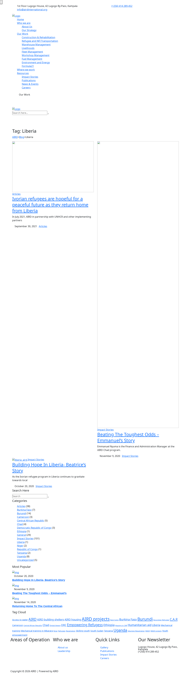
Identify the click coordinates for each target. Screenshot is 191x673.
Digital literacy (55, 625)
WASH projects (156, 631)
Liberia (21, 542)
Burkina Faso (24, 509)
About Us (27, 26)
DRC (63, 625)
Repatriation (70, 631)
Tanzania (22, 552)
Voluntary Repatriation (136, 631)
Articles (16, 194)
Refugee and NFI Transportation (40, 41)
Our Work (22, 33)
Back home (114, 620)
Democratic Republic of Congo (34, 527)
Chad (20, 524)
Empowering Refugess (85, 624)
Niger (20, 545)
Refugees (61, 631)
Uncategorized (25, 560)
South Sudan (96, 630)
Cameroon (23, 517)
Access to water (20, 619)
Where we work (26, 69)
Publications (29, 80)
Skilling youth (83, 630)
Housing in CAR (121, 625)
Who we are (23, 23)
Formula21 (28, 66)
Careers (26, 87)
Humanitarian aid (139, 625)
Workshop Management (35, 55)
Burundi (21, 513)
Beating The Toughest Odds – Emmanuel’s (39, 593)
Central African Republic (30, 520)
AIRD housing (73, 619)
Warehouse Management (36, 44)
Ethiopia (21, 531)
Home (20, 19)
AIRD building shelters (50, 619)
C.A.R (174, 619)
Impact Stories (30, 76)
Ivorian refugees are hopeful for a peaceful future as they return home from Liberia (50, 205)
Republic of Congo (27, 549)
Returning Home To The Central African (37, 606)
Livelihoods (28, 48)
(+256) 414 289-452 (121, 6)
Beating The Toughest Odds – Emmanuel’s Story (128, 437)
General (21, 535)
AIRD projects (96, 619)
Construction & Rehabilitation (38, 37)
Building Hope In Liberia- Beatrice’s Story (49, 468)
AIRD (33, 619)
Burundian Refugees (161, 620)
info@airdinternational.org (32, 9)
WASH (147, 631)
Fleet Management (32, 51)
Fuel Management (32, 59)
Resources (23, 73)
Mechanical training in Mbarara (37, 630)
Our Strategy (29, 30)
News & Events (30, 84)
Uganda (21, 556)
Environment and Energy (36, 62)
